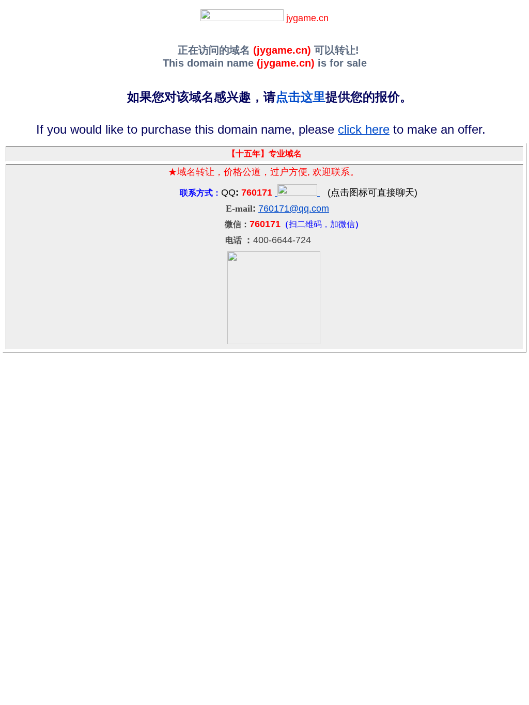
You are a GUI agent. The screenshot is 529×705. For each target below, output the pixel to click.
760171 (273, 208)
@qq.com (309, 208)
